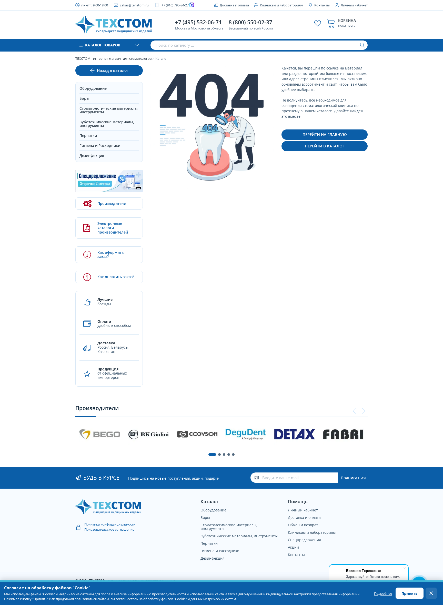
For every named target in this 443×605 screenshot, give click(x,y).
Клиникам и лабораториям (281, 5)
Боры (84, 98)
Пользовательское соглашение (109, 529)
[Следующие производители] (363, 411)
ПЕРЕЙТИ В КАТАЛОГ (325, 145)
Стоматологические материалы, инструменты (108, 110)
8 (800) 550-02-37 (250, 22)
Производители (111, 203)
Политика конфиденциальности (109, 524)
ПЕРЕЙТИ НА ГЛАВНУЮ (325, 134)
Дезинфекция (91, 155)
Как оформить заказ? (110, 254)
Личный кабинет (354, 5)
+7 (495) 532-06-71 (198, 22)
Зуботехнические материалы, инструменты (106, 123)
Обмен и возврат (303, 524)
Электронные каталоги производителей (112, 228)
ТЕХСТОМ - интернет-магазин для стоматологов (113, 58)
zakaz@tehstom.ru (134, 5)
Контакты (322, 5)
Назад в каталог (112, 70)
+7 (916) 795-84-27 (175, 5)
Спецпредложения (304, 539)
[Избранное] (318, 23)
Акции (293, 547)
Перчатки (88, 135)
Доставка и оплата (234, 5)
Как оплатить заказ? (115, 276)
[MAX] (192, 5)
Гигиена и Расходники (99, 145)
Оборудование (93, 88)
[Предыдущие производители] (354, 411)
